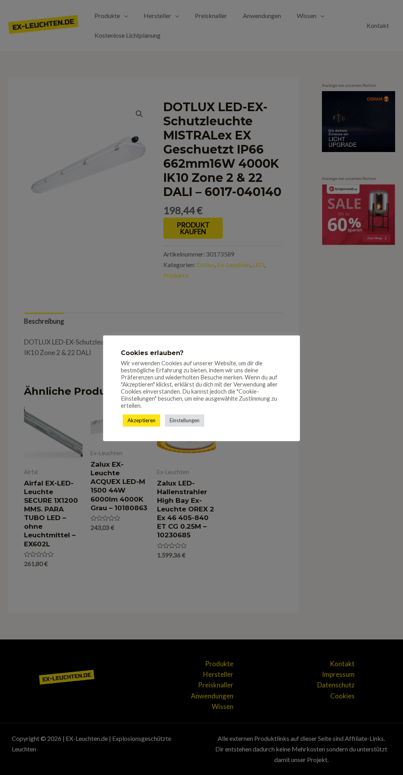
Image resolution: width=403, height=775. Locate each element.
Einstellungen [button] (185, 420)
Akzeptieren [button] (141, 420)
